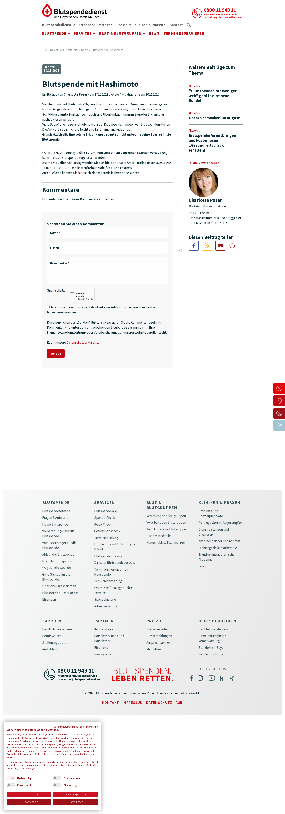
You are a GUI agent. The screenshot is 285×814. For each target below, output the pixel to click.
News (154, 33)
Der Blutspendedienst (57, 629)
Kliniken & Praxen (148, 24)
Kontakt (176, 24)
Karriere (84, 24)
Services (83, 33)
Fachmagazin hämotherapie (218, 548)
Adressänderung (105, 606)
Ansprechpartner (158, 642)
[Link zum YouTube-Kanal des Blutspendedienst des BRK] (211, 678)
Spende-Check (104, 517)
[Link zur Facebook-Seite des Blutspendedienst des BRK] (191, 678)
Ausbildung (50, 649)
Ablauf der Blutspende (58, 554)
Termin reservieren (184, 33)
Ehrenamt (101, 647)
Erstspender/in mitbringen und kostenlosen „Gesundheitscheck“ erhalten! (212, 143)
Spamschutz (56, 290)
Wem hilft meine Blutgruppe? (166, 529)
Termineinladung (106, 538)
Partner (104, 24)
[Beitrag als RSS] (207, 246)
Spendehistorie (105, 599)
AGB (179, 702)
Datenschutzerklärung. (82, 342)
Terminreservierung (108, 581)
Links (202, 566)
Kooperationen (104, 629)
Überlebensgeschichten (59, 586)
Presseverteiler (157, 629)
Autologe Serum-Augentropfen (221, 522)
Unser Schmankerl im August (214, 118)
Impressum (133, 702)
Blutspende (54, 33)
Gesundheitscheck (107, 531)
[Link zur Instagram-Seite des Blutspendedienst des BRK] (200, 678)
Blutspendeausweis (108, 556)
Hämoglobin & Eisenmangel (165, 542)
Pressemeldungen (159, 636)
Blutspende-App (106, 511)
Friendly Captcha (85, 299)
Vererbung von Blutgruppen (166, 522)
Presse (122, 24)
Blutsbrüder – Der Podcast (61, 593)
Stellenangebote (54, 642)
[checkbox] (11, 778)
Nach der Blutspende (57, 561)
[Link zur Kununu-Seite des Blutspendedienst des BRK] (222, 677)
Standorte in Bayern (212, 647)
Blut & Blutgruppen (120, 33)
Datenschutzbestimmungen (69, 726)
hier (81, 173)
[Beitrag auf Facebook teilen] (194, 246)
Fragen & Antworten (56, 517)
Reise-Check (102, 524)
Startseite (72, 50)
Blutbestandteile (158, 536)
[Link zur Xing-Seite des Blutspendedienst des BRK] (232, 678)
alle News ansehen (205, 163)
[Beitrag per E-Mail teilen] (220, 246)
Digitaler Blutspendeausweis (114, 563)
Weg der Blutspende (56, 568)
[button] (73, 24)
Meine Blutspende (55, 524)
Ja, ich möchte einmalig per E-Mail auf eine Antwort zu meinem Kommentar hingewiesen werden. (101, 309)
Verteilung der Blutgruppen (166, 516)
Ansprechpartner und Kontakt (219, 541)
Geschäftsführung (211, 654)
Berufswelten (51, 636)
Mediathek (154, 649)
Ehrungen (49, 599)
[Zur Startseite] (74, 11)
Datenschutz (159, 702)
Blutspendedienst (57, 24)
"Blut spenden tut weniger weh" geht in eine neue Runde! (213, 95)
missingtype (102, 654)
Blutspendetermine (56, 511)
